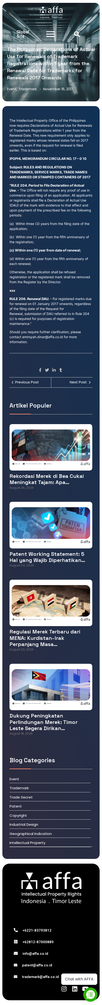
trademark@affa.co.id (40, 977)
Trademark (28, 89)
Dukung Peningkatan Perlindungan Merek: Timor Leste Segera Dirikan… (43, 722)
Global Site (23, 34)
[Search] (77, 34)
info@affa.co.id (35, 953)
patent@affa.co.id (37, 965)
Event (12, 89)
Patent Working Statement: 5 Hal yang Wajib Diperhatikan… (47, 557)
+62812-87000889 (38, 942)
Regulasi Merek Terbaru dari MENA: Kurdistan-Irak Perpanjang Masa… (44, 637)
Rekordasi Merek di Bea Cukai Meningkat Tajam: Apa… (46, 479)
